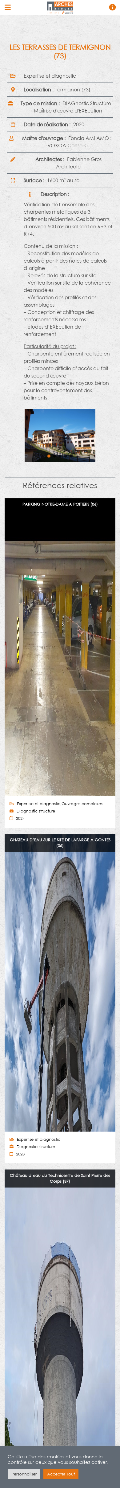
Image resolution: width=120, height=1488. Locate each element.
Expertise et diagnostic (50, 75)
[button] (48, 456)
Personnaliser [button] (24, 1474)
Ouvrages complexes (82, 803)
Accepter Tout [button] (61, 1474)
